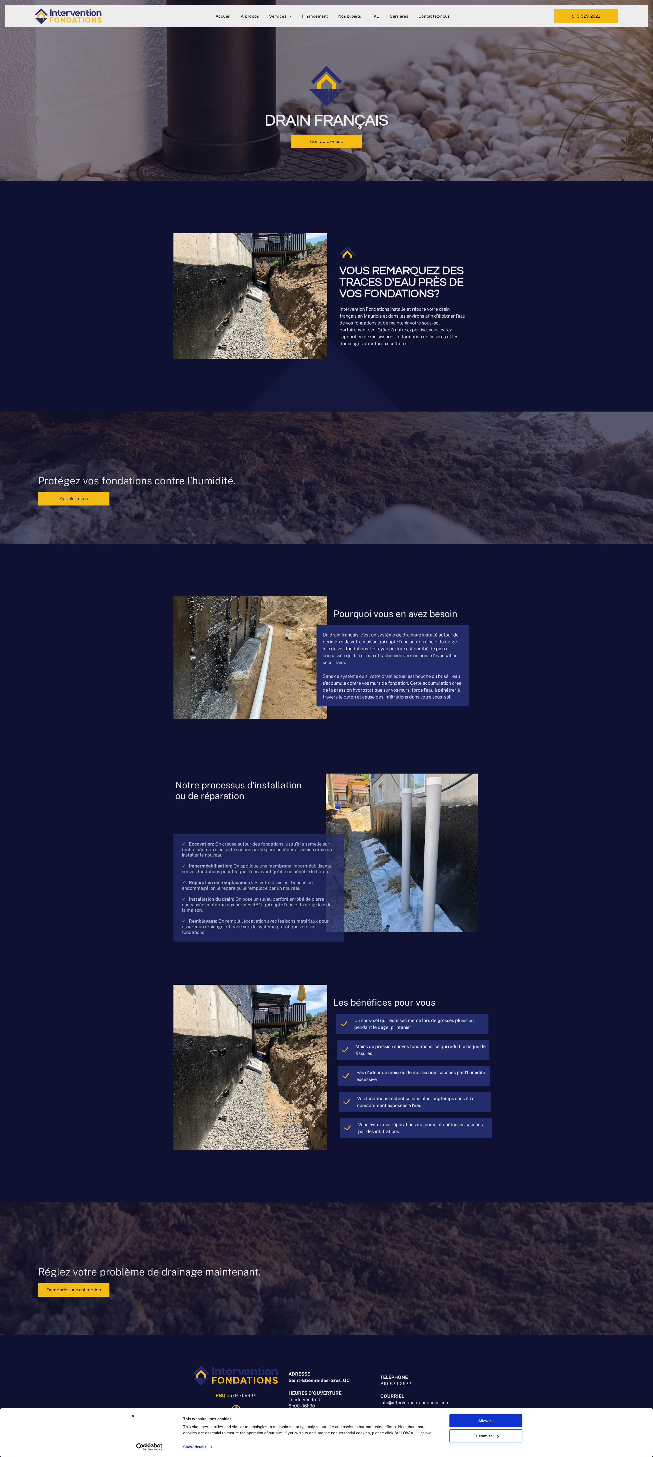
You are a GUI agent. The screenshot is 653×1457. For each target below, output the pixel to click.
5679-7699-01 (242, 1395)
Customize (483, 1436)
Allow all (486, 1421)
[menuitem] (223, 16)
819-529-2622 (395, 1383)
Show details (194, 1447)
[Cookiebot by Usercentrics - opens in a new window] (149, 1447)
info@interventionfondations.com (414, 1402)
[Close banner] (133, 1416)
